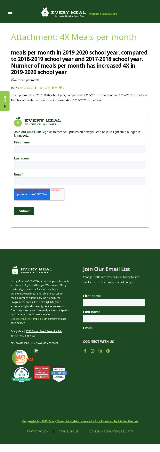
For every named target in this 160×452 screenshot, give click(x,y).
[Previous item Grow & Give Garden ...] (45, 80)
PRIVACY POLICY (37, 431)
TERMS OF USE (68, 431)
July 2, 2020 (26, 87)
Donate (15, 318)
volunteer (25, 318)
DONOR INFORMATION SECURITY (111, 431)
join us (41, 318)
